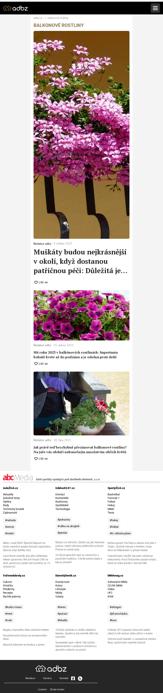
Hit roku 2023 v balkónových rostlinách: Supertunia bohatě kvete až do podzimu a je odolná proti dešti (76, 354)
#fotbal (114, 526)
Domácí (60, 494)
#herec (62, 607)
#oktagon (115, 607)
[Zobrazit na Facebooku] (73, 678)
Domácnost (62, 581)
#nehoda (10, 520)
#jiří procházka (118, 613)
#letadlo (62, 620)
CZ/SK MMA (115, 585)
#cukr (8, 620)
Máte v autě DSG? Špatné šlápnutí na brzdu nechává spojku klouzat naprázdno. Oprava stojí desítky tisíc (27, 547)
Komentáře (62, 498)
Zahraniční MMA (117, 581)
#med (8, 613)
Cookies (42, 689)
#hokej (114, 520)
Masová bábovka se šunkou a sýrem (24, 644)
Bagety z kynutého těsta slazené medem (26, 629)
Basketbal (114, 494)
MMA (111, 509)
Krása (58, 585)
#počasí (62, 613)
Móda (58, 592)
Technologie (62, 509)
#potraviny (64, 519)
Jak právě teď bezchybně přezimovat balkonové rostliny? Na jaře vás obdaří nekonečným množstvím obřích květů (80, 449)
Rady (6, 505)
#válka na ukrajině (68, 526)
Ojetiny (7, 501)
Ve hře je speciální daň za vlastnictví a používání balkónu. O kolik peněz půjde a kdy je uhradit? (78, 559)
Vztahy (59, 596)
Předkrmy (8, 589)
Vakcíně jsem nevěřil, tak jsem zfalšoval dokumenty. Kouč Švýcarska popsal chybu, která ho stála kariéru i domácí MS (132, 559)
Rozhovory (61, 501)
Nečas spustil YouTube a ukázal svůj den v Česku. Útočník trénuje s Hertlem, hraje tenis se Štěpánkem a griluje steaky (132, 547)
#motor (9, 533)
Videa (111, 589)
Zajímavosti (10, 512)
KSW (111, 596)
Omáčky (8, 585)
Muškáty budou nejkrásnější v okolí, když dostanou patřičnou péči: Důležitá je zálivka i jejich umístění (80, 261)
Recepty (8, 592)
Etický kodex (57, 689)
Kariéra (47, 678)
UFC (110, 592)
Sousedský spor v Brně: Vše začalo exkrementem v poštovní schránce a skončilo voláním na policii (76, 646)
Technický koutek (13, 509)
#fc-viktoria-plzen (120, 533)
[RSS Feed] (80, 678)
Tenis (111, 512)
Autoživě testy (11, 498)
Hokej (111, 505)
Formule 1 (113, 498)
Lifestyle (60, 589)
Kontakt (64, 678)
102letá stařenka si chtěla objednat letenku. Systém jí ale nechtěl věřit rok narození (76, 633)
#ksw (113, 620)
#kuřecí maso (13, 607)
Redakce (30, 678)
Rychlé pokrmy (12, 596)
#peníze (62, 532)
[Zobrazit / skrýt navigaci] (155, 8)
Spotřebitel (61, 505)
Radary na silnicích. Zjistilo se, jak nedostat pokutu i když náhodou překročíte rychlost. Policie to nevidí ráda (79, 546)
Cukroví (7, 581)
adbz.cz (38, 18)
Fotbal (111, 501)
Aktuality (8, 494)
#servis (9, 526)
